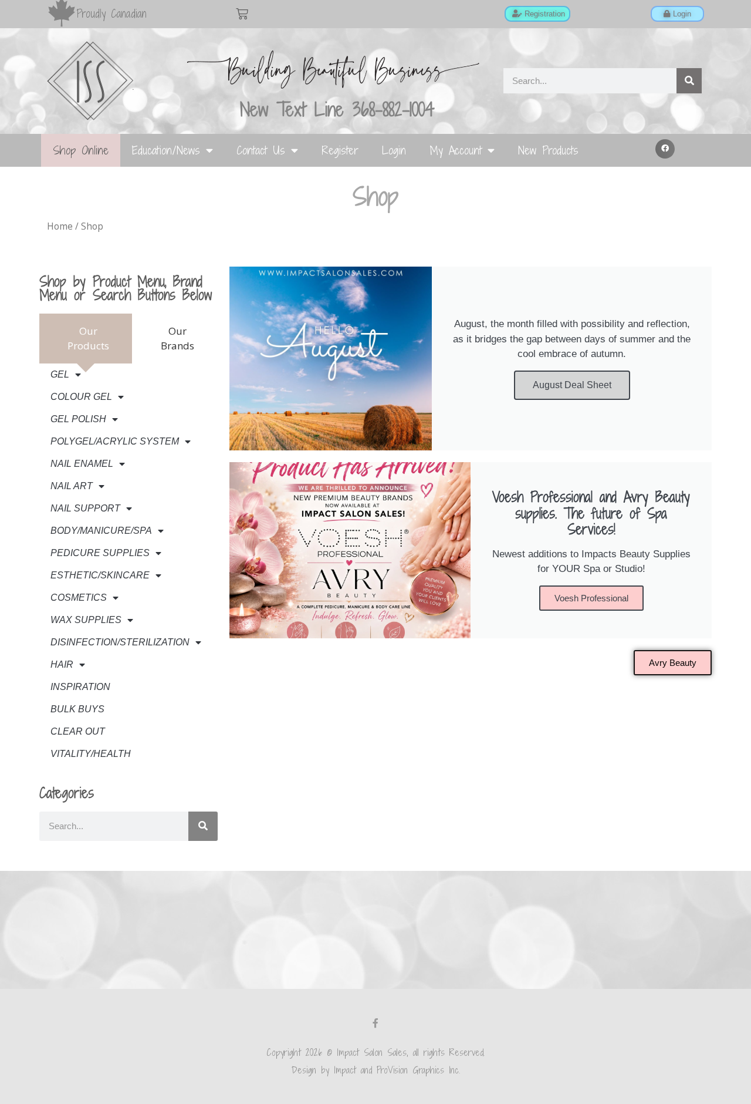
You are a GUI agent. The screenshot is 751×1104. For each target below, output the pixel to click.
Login (394, 150)
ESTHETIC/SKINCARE (100, 575)
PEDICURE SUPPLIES (100, 553)
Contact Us (260, 150)
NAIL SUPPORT (85, 508)
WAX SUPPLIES (85, 620)
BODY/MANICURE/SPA (101, 531)
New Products (548, 150)
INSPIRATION (80, 687)
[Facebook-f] (375, 1023)
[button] (665, 149)
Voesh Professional (591, 598)
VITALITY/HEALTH (90, 754)
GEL (59, 374)
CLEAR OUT (77, 731)
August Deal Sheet (572, 385)
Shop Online (81, 150)
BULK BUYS (77, 709)
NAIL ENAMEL (81, 464)
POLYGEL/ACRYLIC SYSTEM (114, 441)
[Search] (689, 80)
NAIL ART (71, 486)
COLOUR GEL (81, 397)
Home (60, 226)
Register (340, 150)
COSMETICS (78, 598)
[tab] (86, 338)
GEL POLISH (78, 419)
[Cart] (242, 14)
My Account (455, 150)
